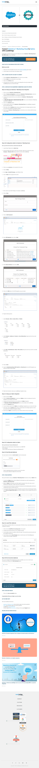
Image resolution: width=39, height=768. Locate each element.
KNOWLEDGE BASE (11, 606)
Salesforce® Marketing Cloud (8, 604)
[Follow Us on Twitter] (26, 763)
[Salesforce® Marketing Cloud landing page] (10, 15)
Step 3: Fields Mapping (5, 39)
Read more (3, 635)
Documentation (6, 26)
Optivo (4, 605)
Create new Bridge (23, 69)
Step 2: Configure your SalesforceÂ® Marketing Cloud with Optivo (12, 37)
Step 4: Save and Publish (6, 41)
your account (13, 608)
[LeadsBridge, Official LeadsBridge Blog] (6, 2)
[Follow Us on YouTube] (22, 763)
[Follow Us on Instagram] (15, 763)
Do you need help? (5, 43)
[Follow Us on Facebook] (12, 763)
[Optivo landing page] (28, 15)
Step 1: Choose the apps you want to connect (9, 35)
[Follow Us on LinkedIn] (19, 763)
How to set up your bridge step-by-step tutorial (9, 33)
